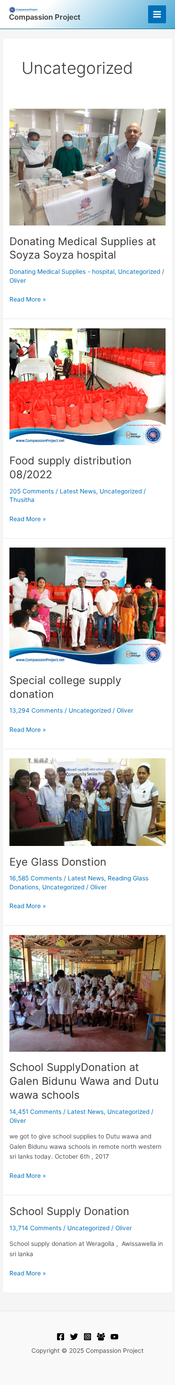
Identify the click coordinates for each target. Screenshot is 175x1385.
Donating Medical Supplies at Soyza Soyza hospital (82, 248)
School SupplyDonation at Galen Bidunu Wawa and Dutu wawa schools (84, 1081)
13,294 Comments (36, 710)
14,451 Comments (35, 1111)
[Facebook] (61, 1337)
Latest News (78, 491)
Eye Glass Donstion (57, 861)
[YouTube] (114, 1337)
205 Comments (31, 491)
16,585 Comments (35, 878)
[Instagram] (87, 1337)
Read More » (27, 298)
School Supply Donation (70, 1211)
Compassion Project (44, 17)
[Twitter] (74, 1337)
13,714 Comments (35, 1228)
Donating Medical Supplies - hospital (61, 271)
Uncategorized (139, 271)
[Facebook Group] (101, 1337)
